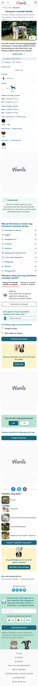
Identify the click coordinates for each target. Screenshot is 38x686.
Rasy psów (16, 8)
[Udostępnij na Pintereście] (24, 590)
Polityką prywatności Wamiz (19, 635)
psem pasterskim (30, 43)
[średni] (7, 90)
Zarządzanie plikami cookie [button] (19, 674)
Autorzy (19, 657)
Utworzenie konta (19, 627)
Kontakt (19, 661)
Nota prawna (19, 670)
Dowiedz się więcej (19, 339)
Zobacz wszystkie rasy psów (19, 542)
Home (5, 8)
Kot (22, 620)
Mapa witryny (19, 682)
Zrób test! (19, 364)
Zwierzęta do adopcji (19, 304)
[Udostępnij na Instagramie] (20, 590)
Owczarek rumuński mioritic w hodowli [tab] (27, 283)
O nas (19, 653)
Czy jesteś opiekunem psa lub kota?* (19, 616)
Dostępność (19, 678)
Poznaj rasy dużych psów (27, 579)
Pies (10, 8)
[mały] (2, 90)
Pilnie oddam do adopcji (13, 333)
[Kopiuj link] (25, 489)
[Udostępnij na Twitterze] (19, 489)
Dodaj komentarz (19, 438)
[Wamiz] (22, 2)
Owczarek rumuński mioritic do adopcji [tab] (10, 283)
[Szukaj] (8, 2)
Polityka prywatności (19, 666)
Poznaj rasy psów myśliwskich (10, 579)
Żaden (28, 620)
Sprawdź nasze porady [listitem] (19, 567)
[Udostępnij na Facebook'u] (13, 489)
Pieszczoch (9, 78)
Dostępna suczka (11, 329)
